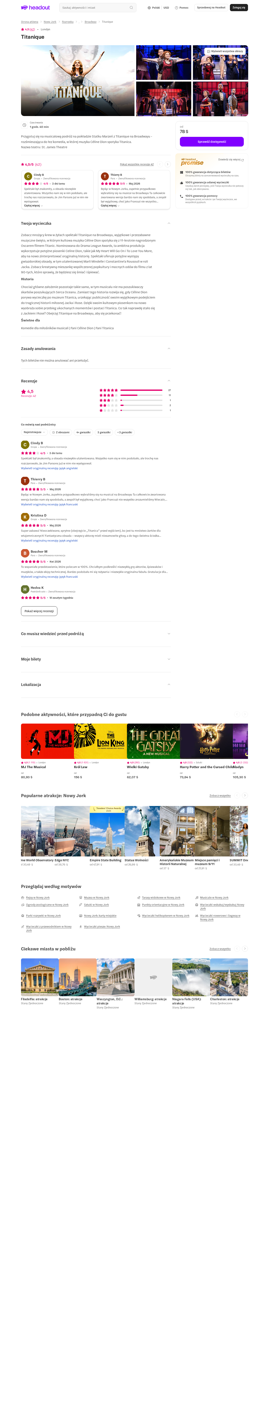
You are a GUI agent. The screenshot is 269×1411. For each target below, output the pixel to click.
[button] (77, 80)
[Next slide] (168, 164)
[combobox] (97, 7)
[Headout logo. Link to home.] (35, 7)
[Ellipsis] (79, 23)
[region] (50, 741)
